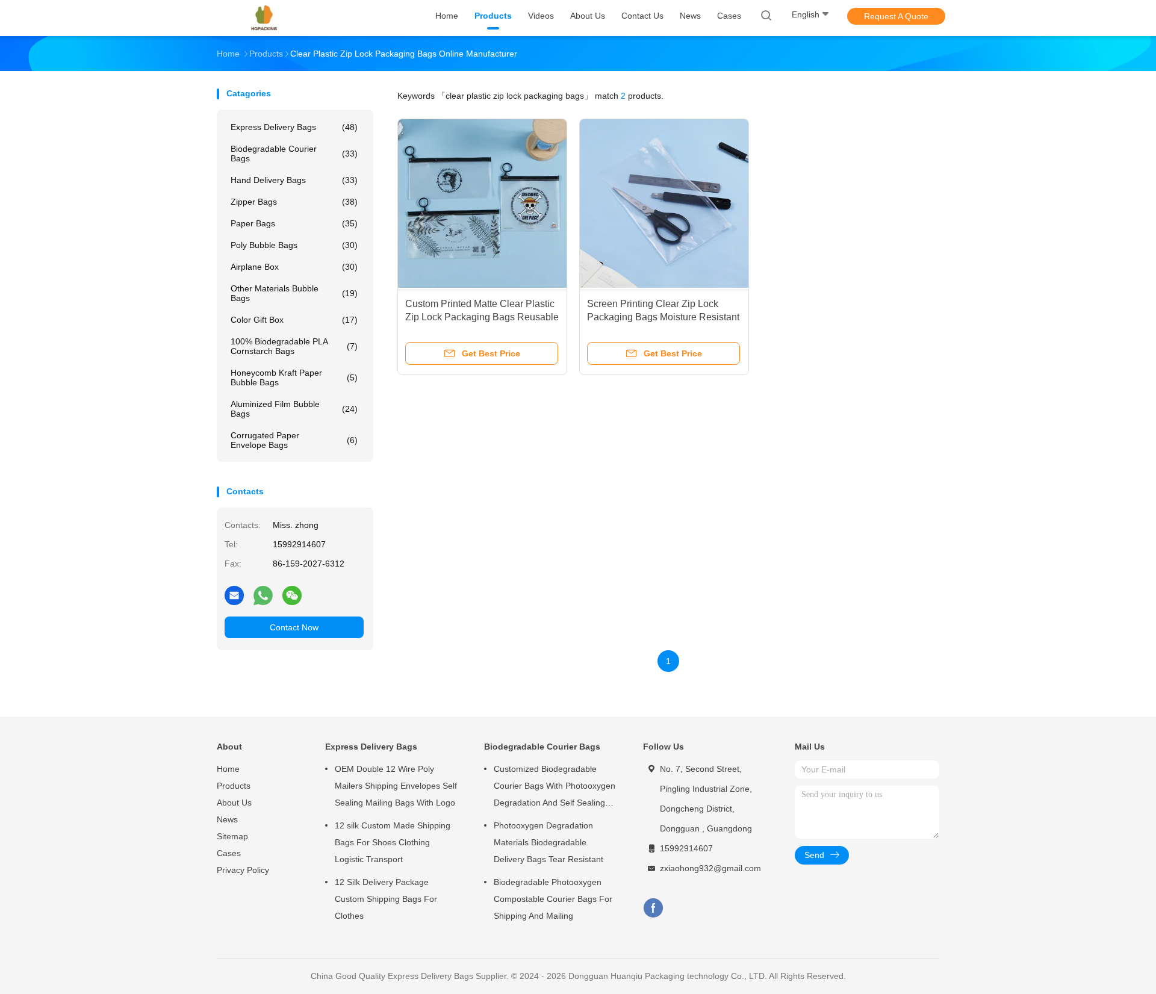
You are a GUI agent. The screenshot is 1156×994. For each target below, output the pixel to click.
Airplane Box (294, 267)
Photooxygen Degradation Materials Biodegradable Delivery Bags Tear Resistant (548, 842)
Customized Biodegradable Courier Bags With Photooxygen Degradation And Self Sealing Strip (554, 787)
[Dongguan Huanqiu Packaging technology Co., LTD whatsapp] (263, 594)
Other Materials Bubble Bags (294, 293)
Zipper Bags (294, 202)
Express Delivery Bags (294, 127)
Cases (229, 853)
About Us (234, 802)
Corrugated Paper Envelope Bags (294, 440)
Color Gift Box (294, 320)
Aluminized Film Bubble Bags (294, 408)
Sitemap (232, 836)
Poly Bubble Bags (294, 245)
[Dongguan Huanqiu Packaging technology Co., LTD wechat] (292, 594)
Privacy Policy (243, 870)
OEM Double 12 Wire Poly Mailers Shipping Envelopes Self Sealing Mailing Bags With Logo (396, 785)
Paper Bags (294, 223)
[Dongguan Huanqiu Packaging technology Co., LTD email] (234, 594)
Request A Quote (896, 16)
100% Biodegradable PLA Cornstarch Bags (294, 346)
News (227, 819)
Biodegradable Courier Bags (294, 153)
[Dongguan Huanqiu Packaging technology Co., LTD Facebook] (653, 908)
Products (233, 786)
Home (228, 769)
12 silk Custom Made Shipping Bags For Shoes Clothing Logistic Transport (392, 842)
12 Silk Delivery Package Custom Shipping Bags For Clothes (386, 899)
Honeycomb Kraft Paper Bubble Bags (294, 377)
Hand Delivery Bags (294, 180)
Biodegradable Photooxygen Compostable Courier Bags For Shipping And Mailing (553, 899)
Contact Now (294, 627)
